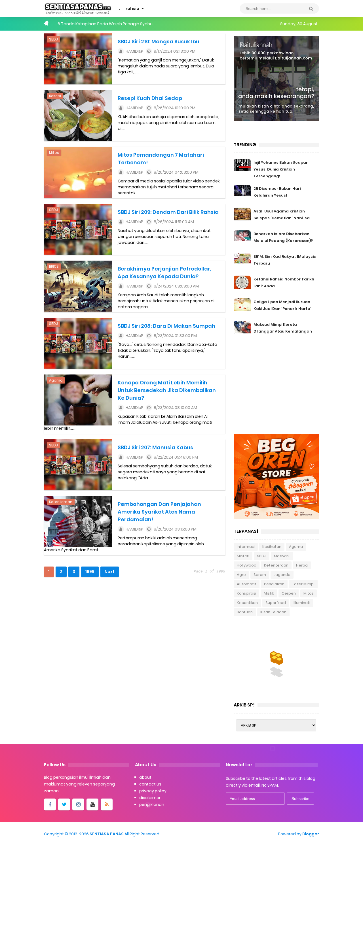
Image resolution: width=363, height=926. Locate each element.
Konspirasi (246, 593)
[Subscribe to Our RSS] (107, 804)
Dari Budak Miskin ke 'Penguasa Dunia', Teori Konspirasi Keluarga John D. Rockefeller (140, 24)
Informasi (246, 546)
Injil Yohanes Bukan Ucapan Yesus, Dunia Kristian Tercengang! (281, 169)
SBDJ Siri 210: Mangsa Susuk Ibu (158, 41)
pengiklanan (151, 804)
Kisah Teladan (273, 612)
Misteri (243, 556)
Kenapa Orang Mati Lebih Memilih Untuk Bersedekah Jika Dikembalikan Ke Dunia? (167, 390)
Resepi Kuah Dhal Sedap (150, 98)
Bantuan (245, 612)
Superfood (275, 602)
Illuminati (302, 602)
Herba (302, 565)
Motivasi (282, 556)
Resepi (55, 95)
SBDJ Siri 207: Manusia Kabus (155, 447)
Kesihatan (271, 546)
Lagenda (282, 574)
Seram (260, 574)
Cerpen (289, 593)
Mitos (54, 152)
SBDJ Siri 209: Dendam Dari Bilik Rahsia (168, 212)
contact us (150, 784)
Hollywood (246, 565)
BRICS (54, 266)
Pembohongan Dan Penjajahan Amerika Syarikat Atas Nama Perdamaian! (159, 512)
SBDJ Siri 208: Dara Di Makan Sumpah (166, 325)
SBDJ (53, 39)
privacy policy (152, 791)
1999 (89, 571)
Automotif (246, 584)
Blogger (310, 834)
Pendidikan (274, 584)
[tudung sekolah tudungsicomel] (276, 660)
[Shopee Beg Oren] (276, 476)
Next (110, 571)
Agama (56, 380)
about (145, 777)
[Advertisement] (276, 387)
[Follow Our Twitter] (64, 804)
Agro (241, 574)
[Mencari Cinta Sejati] (276, 78)
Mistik (269, 593)
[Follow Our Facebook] (50, 804)
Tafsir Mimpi (303, 584)
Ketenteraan (60, 501)
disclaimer (150, 798)
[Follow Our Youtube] (92, 804)
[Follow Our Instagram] (78, 804)
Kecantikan (247, 602)
